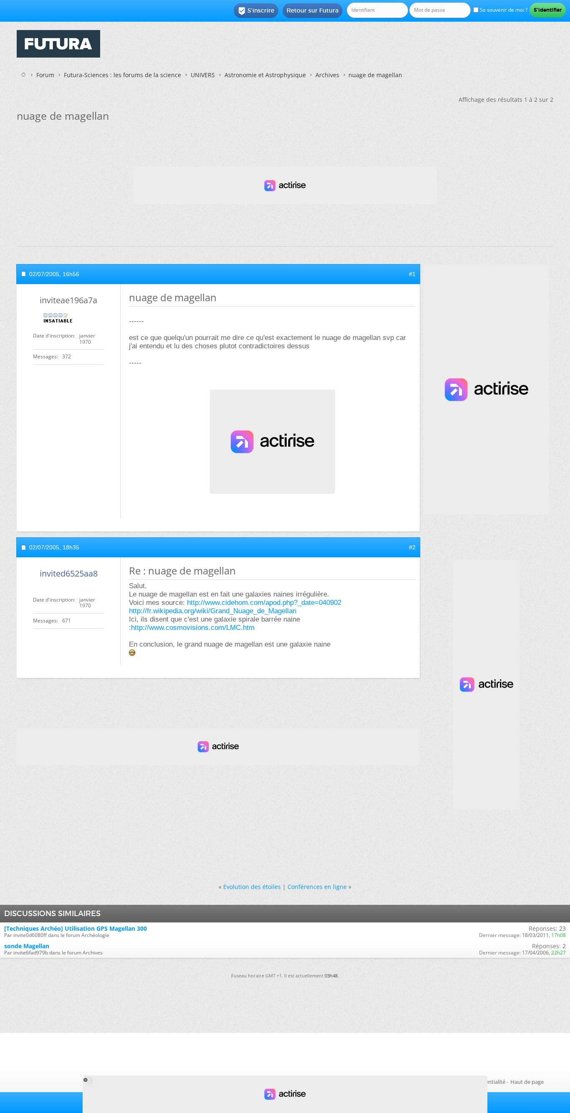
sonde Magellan (26, 946)
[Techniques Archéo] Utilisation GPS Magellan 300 (75, 928)
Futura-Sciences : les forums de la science (122, 75)
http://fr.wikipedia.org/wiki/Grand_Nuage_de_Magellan (212, 611)
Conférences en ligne (317, 887)
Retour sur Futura (312, 10)
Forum (45, 75)
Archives (327, 75)
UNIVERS (203, 75)
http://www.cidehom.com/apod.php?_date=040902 (264, 603)
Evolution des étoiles (252, 887)
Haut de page (527, 1081)
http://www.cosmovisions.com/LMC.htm (193, 628)
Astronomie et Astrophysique (265, 75)
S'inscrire (256, 11)
